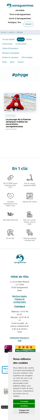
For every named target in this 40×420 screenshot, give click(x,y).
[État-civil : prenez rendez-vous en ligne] (29, 210)
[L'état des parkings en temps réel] (29, 228)
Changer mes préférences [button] (24, 411)
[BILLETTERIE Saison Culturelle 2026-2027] (10, 173)
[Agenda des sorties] (29, 192)
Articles (11, 32)
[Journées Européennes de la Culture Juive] (10, 192)
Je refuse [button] (24, 406)
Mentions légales (19, 296)
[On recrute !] (10, 228)
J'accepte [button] (24, 401)
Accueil (3, 32)
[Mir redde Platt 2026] (10, 210)
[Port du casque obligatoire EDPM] (29, 173)
